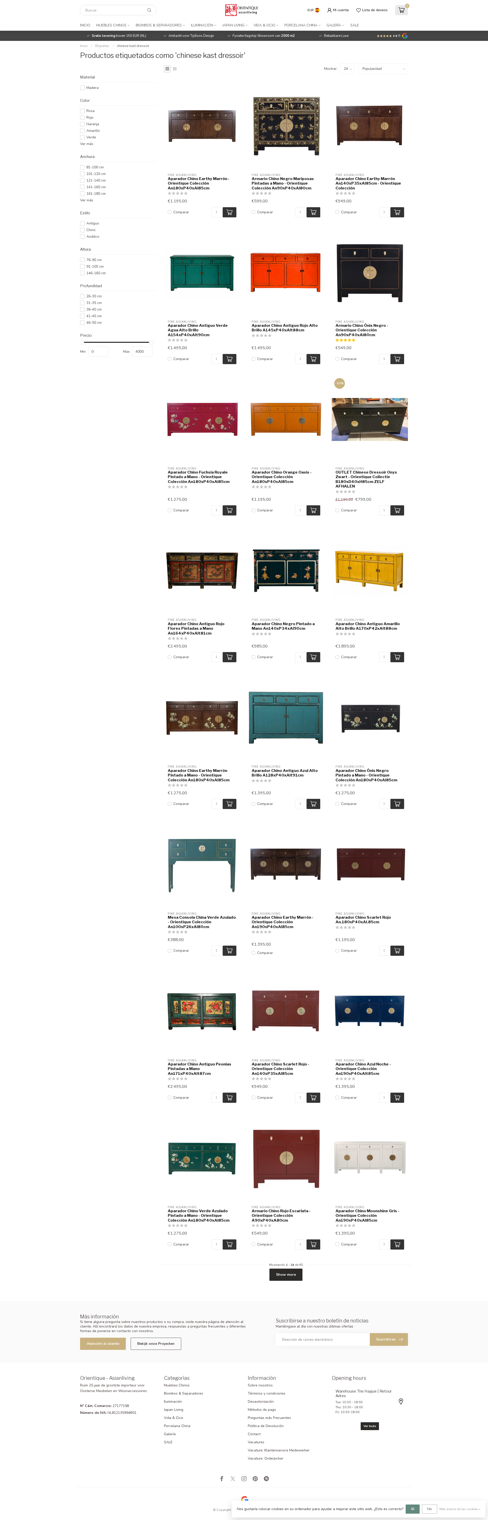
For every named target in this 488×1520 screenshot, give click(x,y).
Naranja (92, 124)
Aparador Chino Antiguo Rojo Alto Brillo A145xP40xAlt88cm (285, 327)
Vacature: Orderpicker (265, 1458)
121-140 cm (96, 180)
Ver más (86, 143)
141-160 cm (96, 187)
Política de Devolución (266, 1426)
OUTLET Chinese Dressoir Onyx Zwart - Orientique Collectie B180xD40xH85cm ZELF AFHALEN (366, 479)
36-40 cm (94, 309)
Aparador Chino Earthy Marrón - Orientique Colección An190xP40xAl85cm (282, 922)
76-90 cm (94, 260)
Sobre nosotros (260, 1385)
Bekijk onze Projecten (156, 1343)
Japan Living (233, 25)
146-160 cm (96, 273)
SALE (354, 25)
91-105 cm (95, 266)
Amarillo (93, 131)
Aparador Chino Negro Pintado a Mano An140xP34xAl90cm (283, 626)
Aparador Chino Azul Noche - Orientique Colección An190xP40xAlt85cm (363, 1069)
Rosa (90, 111)
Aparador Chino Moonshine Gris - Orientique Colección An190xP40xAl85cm (367, 1216)
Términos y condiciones (266, 1393)
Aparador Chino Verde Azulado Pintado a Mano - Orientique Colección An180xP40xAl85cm (199, 1216)
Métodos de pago (262, 1409)
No (429, 1509)
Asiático (92, 236)
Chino (91, 230)
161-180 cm (96, 194)
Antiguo (92, 223)
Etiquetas (102, 46)
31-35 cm (94, 303)
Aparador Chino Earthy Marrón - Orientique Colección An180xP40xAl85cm (199, 183)
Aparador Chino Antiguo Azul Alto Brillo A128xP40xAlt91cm (285, 773)
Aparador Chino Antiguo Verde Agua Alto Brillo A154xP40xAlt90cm (198, 330)
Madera (92, 88)
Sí (412, 1509)
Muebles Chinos (111, 25)
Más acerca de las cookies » (459, 1509)
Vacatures (256, 1442)
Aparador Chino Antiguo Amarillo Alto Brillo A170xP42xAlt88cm (368, 626)
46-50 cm (94, 323)
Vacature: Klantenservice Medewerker (279, 1450)
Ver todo (369, 1426)
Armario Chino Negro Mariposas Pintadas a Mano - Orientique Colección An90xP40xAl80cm (283, 183)
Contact (254, 1434)
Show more (286, 1274)
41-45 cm (94, 316)
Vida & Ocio (264, 25)
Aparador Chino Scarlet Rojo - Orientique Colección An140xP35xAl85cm (280, 1069)
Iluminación (202, 25)
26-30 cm (94, 296)
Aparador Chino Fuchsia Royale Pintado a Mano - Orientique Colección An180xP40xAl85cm (199, 477)
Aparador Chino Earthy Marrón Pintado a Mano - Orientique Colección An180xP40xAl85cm (199, 775)
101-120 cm (96, 174)
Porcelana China (300, 25)
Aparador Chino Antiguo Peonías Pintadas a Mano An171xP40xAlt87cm (199, 1069)
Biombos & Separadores (159, 25)
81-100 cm (95, 167)
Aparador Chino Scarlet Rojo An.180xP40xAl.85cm (363, 919)
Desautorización (261, 1401)
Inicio (85, 25)
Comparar (181, 212)
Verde (91, 137)
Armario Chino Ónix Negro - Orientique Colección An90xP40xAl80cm (362, 330)
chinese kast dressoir (133, 46)
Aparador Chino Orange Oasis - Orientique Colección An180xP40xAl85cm (282, 477)
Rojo (90, 117)
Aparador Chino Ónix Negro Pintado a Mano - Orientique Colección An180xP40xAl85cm (366, 775)
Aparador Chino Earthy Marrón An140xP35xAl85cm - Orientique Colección (368, 183)
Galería (334, 25)
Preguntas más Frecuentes (269, 1417)
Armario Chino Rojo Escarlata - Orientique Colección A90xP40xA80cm (281, 1216)
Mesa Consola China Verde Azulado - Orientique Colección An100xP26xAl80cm (202, 922)
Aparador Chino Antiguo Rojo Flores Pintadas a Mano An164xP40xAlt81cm (196, 629)
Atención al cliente (103, 1343)
